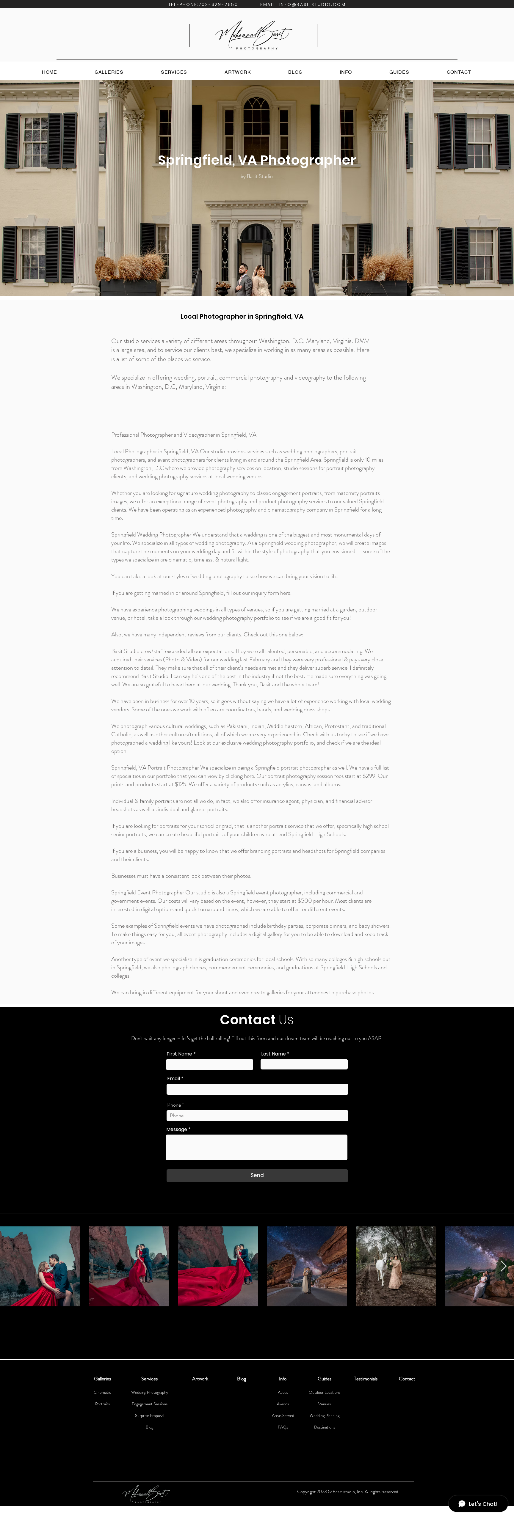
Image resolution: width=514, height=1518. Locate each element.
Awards (283, 1404)
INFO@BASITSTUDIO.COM (312, 4)
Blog (149, 1427)
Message (176, 1129)
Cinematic (102, 1392)
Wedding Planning (324, 1415)
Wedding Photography (149, 1392)
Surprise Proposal (149, 1415)
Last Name (273, 1054)
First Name (179, 1054)
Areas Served (283, 1415)
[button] (109, 72)
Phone (174, 1105)
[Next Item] (503, 1266)
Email (173, 1078)
